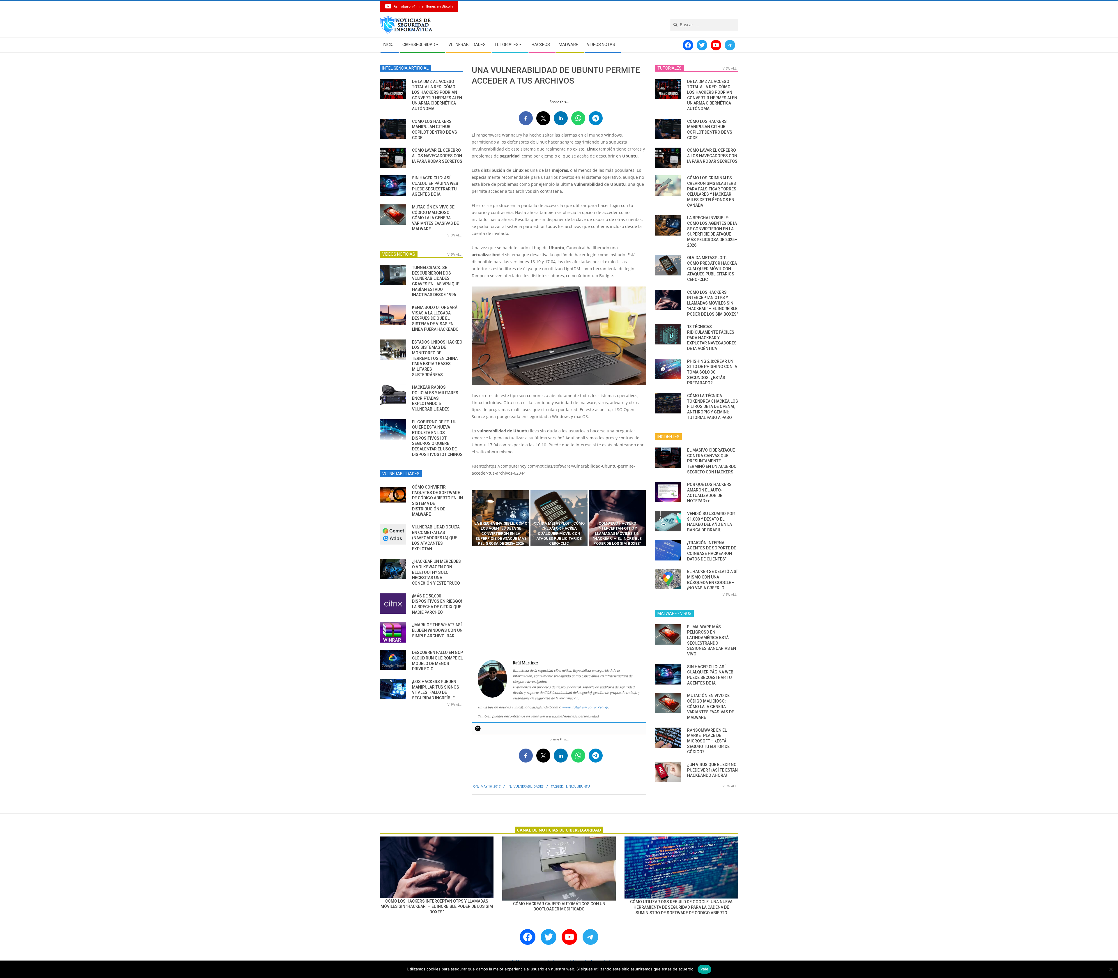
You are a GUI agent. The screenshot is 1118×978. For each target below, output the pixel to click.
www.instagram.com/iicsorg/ (585, 707)
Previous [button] (467, 518)
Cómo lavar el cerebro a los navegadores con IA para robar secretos (437, 155)
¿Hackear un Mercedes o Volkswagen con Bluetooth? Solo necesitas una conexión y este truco (436, 572)
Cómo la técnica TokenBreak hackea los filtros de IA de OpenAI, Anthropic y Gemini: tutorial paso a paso (712, 406)
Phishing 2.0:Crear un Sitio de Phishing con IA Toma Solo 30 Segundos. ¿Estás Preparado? (712, 372)
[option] (500, 518)
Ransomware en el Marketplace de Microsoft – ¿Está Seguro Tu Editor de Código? (708, 741)
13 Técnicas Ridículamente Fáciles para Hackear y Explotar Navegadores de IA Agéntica (712, 337)
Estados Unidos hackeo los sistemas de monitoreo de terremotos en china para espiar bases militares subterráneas (437, 358)
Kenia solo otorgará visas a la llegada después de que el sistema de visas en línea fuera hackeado (435, 318)
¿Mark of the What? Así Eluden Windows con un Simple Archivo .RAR (437, 630)
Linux (570, 786)
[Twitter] (478, 728)
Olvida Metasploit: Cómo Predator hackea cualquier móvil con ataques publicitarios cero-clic (712, 268)
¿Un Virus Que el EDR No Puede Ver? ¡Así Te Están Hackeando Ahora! (712, 770)
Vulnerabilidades (529, 786)
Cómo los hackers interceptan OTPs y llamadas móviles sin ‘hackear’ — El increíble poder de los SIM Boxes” (712, 303)
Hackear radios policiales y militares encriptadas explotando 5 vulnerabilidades (435, 398)
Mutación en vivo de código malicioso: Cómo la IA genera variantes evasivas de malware (435, 218)
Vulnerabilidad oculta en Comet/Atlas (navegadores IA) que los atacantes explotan (436, 538)
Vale (704, 969)
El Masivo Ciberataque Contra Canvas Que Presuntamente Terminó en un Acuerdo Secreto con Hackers (712, 461)
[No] (1111, 969)
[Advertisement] (559, 600)
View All (454, 235)
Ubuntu (583, 786)
